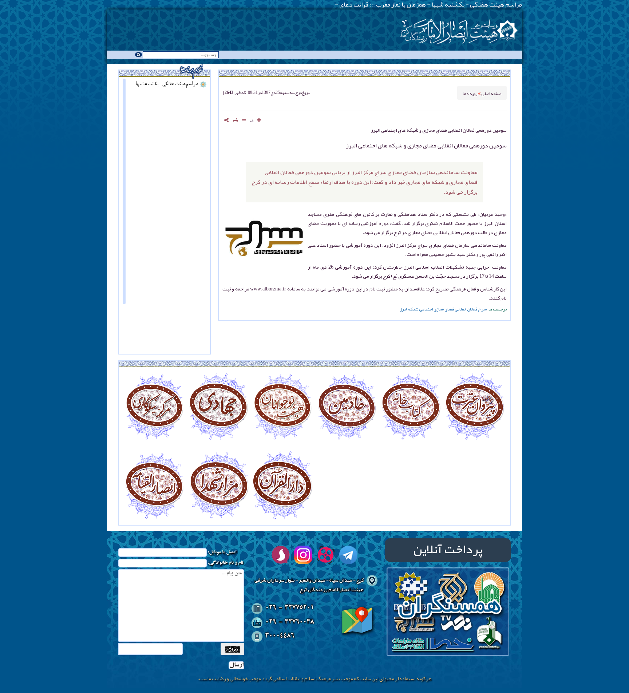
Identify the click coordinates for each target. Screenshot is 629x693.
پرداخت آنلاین (448, 550)
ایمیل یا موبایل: (222, 552)
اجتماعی (426, 309)
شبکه (413, 309)
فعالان (472, 309)
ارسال (236, 665)
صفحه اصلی (491, 93)
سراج (482, 309)
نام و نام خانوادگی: (225, 563)
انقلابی (460, 309)
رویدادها (470, 93)
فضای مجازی (444, 309)
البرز (403, 309)
